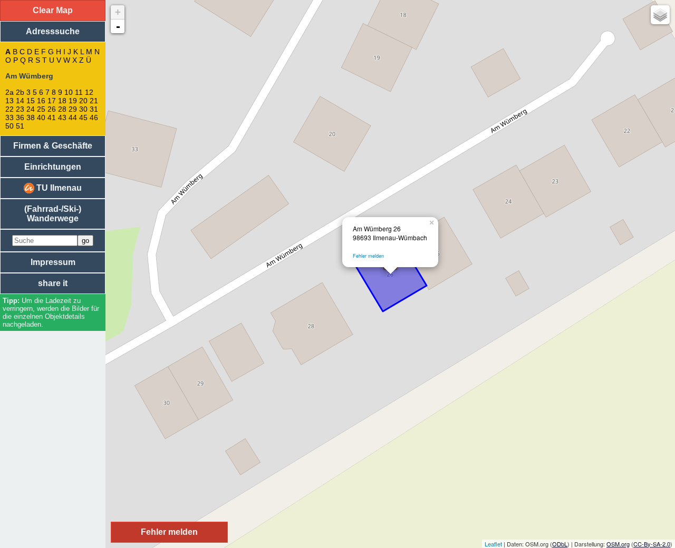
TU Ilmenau (58, 187)
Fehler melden (368, 255)
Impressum (53, 262)
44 (73, 117)
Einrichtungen (52, 166)
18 (62, 100)
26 (51, 109)
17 (51, 100)
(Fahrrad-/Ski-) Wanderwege (52, 213)
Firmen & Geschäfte (52, 145)
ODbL (559, 544)
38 (30, 117)
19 (73, 100)
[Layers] (660, 14)
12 (89, 92)
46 (94, 117)
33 (9, 117)
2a (9, 92)
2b (20, 92)
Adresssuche (53, 31)
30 (83, 109)
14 (20, 100)
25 (41, 109)
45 (83, 117)
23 (20, 109)
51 (20, 126)
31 (94, 109)
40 (41, 117)
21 (94, 100)
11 (79, 92)
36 (20, 117)
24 (30, 109)
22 (9, 109)
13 (9, 100)
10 (68, 92)
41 (51, 117)
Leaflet (493, 544)
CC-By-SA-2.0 (651, 544)
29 (73, 109)
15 (30, 100)
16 (41, 100)
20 (83, 100)
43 (62, 117)
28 (62, 109)
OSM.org (618, 544)
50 (9, 126)
